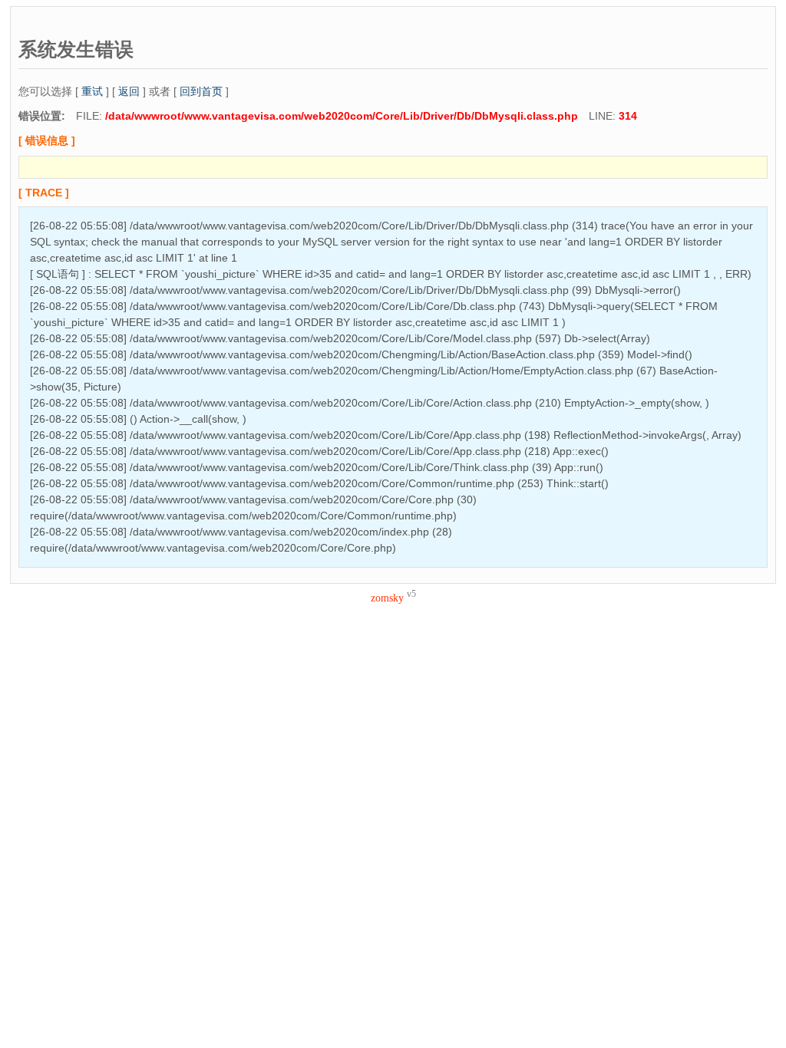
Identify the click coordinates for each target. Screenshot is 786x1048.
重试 (92, 91)
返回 (129, 91)
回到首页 (201, 91)
